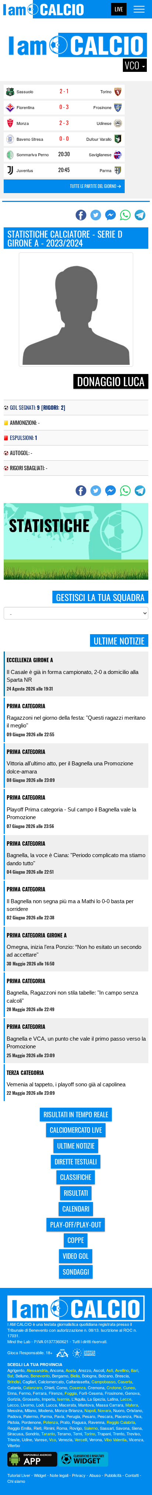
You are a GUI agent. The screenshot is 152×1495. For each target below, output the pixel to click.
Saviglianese (100, 154)
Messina (15, 1410)
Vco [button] (133, 65)
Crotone (114, 1387)
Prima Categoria (26, 706)
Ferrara (39, 1393)
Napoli (90, 1410)
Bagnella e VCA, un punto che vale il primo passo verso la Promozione (76, 1042)
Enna (12, 1393)
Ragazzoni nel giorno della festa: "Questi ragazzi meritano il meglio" (76, 722)
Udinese (104, 123)
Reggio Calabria (121, 1422)
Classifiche (75, 1177)
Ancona (56, 1370)
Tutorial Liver (18, 1475)
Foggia (71, 1393)
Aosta (71, 1370)
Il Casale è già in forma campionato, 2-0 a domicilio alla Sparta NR (72, 676)
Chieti (49, 1387)
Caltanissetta (77, 1381)
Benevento (40, 1376)
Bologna (89, 1376)
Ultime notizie (75, 1145)
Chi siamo (16, 1481)
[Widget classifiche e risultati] (83, 1458)
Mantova (86, 1405)
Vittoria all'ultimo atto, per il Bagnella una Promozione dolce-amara (70, 767)
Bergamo (60, 1376)
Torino (105, 91)
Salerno (91, 1428)
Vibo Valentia (115, 1439)
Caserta (125, 1381)
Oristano (134, 1410)
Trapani (104, 1433)
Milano (30, 1410)
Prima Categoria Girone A (37, 935)
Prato (65, 1422)
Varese (40, 1439)
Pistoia (13, 1422)
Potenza (50, 1422)
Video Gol (76, 1256)
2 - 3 (64, 122)
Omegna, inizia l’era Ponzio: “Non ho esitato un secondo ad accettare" (74, 951)
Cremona (96, 1387)
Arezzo (84, 1370)
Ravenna (96, 1422)
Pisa (137, 1416)
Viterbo (13, 1445)
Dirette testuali (76, 1161)
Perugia (73, 1416)
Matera (131, 1405)
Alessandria (37, 1370)
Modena (45, 1410)
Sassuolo (25, 91)
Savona (122, 1428)
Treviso (133, 1433)
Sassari (107, 1428)
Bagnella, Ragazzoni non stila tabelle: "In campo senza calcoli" (72, 996)
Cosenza (77, 1387)
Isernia (63, 1399)
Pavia (59, 1416)
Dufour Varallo (98, 139)
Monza (23, 123)
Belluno (21, 1376)
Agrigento (15, 1370)
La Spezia (96, 1399)
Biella (75, 1376)
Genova (132, 1393)
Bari (134, 1370)
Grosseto (31, 1399)
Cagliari (29, 1381)
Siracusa (15, 1433)
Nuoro (118, 1410)
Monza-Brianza (68, 1410)
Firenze (55, 1393)
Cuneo (129, 1387)
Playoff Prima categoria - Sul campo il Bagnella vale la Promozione (71, 813)
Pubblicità (112, 1475)
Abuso (95, 1475)
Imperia (48, 1399)
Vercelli (81, 1439)
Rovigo (75, 1428)
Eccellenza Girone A (30, 660)
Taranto (48, 1433)
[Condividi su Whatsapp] (126, 214)
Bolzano (106, 1376)
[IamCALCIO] (76, 1308)
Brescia (122, 1376)
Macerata (67, 1405)
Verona (95, 1439)
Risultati (76, 1193)
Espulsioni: (23, 437)
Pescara (105, 1416)
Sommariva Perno (33, 154)
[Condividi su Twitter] (96, 214)
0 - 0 (64, 138)
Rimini (49, 1428)
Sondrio (32, 1433)
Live (119, 9)
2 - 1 (64, 91)
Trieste (13, 1439)
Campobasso (103, 1381)
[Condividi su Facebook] (82, 214)
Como (61, 1387)
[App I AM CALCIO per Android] (32, 1458)
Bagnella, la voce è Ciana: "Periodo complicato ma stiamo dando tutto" (76, 859)
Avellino (122, 1370)
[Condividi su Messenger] (111, 214)
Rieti (37, 1428)
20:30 (64, 154)
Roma (61, 1428)
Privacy (79, 1475)
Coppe (76, 1240)
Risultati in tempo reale (76, 1114)
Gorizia (13, 1399)
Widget (40, 1475)
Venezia (65, 1439)
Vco (52, 1439)
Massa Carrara (109, 1405)
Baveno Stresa (30, 139)
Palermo (30, 1416)
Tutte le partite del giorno (93, 186)
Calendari (75, 1208)
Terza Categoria (25, 1072)
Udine (27, 1439)
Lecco (12, 1405)
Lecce (125, 1399)
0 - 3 (64, 107)
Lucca (51, 1405)
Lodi (40, 1405)
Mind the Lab (18, 1341)
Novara (104, 1410)
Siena (137, 1428)
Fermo (25, 1393)
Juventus (25, 170)
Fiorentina (25, 107)
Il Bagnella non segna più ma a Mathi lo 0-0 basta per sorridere (70, 905)
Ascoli (98, 1370)
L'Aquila (78, 1399)
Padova (14, 1416)
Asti (109, 1370)
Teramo (64, 1433)
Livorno (27, 1405)
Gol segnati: (37, 407)
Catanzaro (32, 1387)
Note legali (59, 1475)
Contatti (132, 1475)
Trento (118, 1433)
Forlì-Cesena (91, 1393)
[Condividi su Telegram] (141, 214)
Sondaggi (76, 1271)
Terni (77, 1433)
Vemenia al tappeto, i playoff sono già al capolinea (66, 1084)
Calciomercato (51, 1381)
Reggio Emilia (19, 1428)
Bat (10, 1376)
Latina (112, 1399)
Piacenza (123, 1416)
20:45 (64, 170)
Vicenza (136, 1439)
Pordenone (31, 1422)
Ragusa (79, 1422)
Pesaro (88, 1416)
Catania (14, 1387)
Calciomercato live (76, 1130)
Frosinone (102, 107)
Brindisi (13, 1381)
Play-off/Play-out (75, 1224)
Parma (105, 170)
